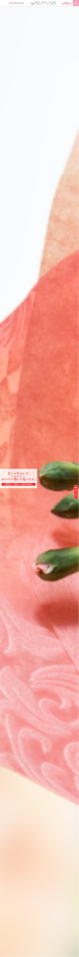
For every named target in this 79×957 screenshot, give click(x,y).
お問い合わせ (53, 3)
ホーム (32, 2)
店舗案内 (33, 3)
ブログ (47, 3)
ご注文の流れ (44, 2)
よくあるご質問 (52, 2)
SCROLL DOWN (1, 945)
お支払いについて (40, 3)
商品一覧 (37, 2)
